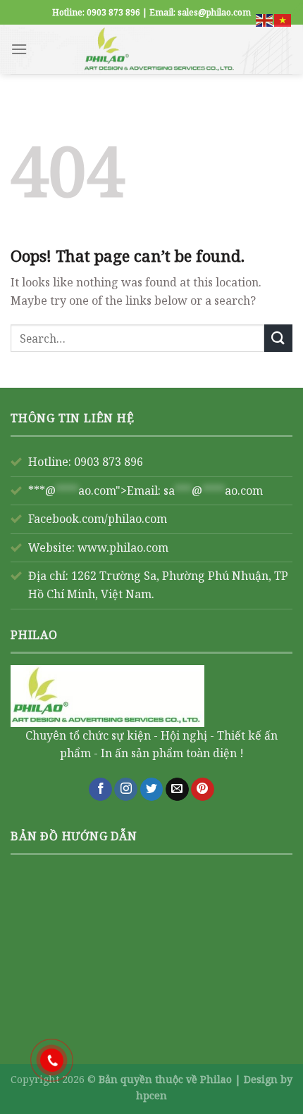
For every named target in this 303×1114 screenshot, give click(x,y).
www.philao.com (123, 547)
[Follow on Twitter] (151, 790)
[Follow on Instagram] (125, 790)
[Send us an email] (177, 790)
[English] (265, 19)
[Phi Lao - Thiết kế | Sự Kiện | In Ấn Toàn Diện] (160, 49)
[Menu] (19, 49)
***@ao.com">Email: (145, 490)
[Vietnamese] (283, 19)
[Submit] (278, 338)
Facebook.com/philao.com (97, 518)
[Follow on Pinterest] (202, 790)
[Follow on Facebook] (100, 790)
